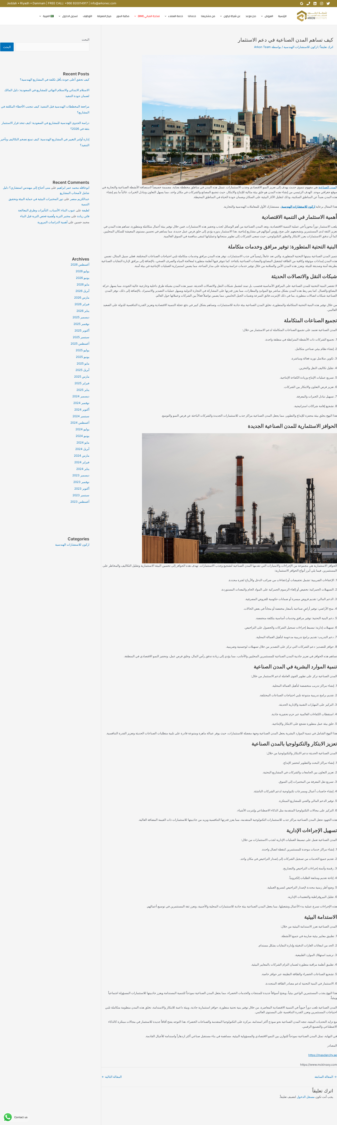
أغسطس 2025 (80, 343)
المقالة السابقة (326, 1077)
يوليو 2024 (82, 429)
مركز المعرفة (104, 16)
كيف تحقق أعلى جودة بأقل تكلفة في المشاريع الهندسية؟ (54, 79)
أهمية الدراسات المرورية (52, 222)
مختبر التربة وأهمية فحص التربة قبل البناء (45, 216)
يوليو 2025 (82, 350)
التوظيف (87, 16)
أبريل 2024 (82, 449)
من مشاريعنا (208, 16)
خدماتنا (192, 16)
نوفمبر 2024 (81, 403)
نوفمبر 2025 (81, 324)
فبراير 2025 (81, 383)
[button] (263, 16)
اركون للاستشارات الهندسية (301, 47)
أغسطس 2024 (79, 422)
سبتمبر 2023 (81, 495)
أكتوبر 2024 (81, 409)
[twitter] (328, 3)
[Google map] (302, 3)
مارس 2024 (81, 455)
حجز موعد (251, 16)
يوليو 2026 (82, 271)
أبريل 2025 (82, 370)
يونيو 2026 (82, 278)
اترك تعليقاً (326, 47)
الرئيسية (282, 16)
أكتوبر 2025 (81, 330)
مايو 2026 (83, 284)
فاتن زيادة (83, 216)
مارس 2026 (81, 297)
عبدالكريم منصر (79, 199)
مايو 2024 (82, 442)
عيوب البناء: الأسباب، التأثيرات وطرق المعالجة (46, 210)
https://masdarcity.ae (322, 1055)
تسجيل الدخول (70, 16)
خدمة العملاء (175, 16)
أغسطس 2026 (80, 264)
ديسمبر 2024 (80, 396)
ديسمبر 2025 (81, 317)
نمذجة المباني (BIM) (149, 16)
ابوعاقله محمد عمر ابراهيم (73, 187)
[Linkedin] (315, 3)
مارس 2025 (81, 376)
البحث (85, 39)
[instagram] (322, 3)
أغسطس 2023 (79, 501)
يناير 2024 (82, 469)
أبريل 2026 (82, 291)
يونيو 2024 (82, 436)
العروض (269, 16)
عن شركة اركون (232, 16)
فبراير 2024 (81, 462)
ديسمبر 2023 (80, 475)
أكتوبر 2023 (81, 488)
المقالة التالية (112, 1077)
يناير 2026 (82, 311)
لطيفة (85, 210)
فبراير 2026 (81, 304)
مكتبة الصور (122, 16)
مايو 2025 (83, 363)
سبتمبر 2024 (81, 416)
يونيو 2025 (82, 357)
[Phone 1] (308, 3)
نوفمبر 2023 (81, 482)
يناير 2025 (82, 390)
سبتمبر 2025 (81, 337)
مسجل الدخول (306, 1097)
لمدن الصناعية (327, 187)
